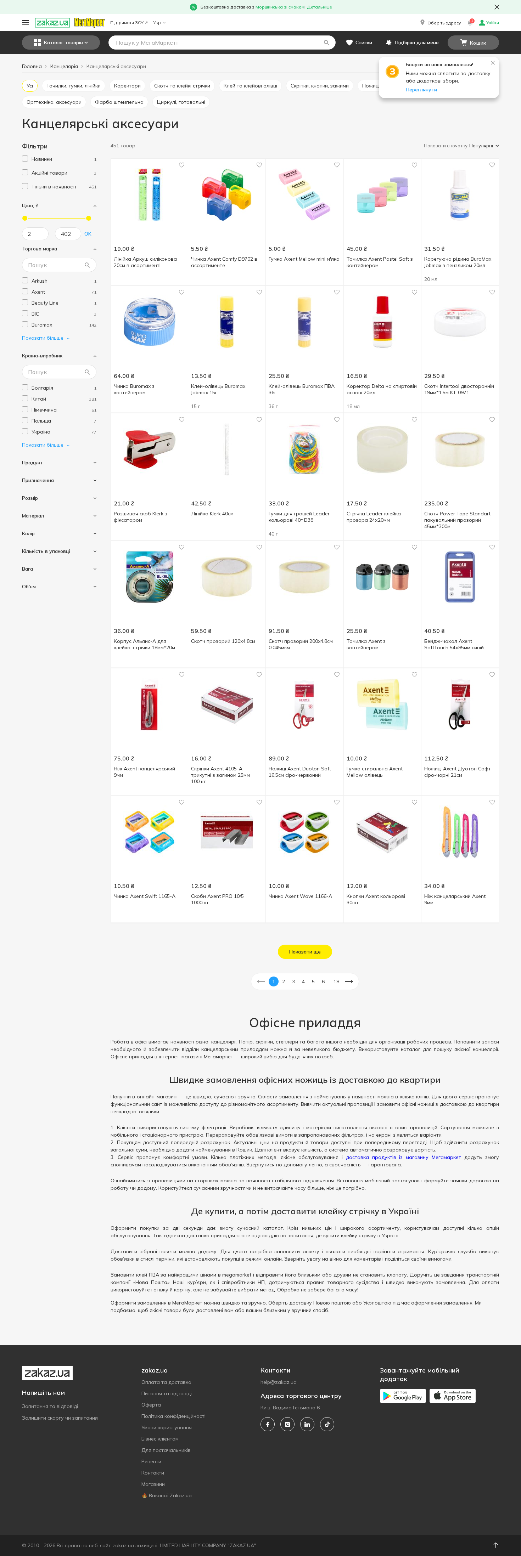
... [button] (329, 981)
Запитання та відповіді (50, 1406)
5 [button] (313, 981)
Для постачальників (166, 1450)
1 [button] (273, 981)
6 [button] (323, 981)
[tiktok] (327, 1424)
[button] (440, 23)
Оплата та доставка (166, 1382)
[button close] (497, 7)
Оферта (151, 1405)
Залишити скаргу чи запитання (60, 1418)
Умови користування (166, 1427)
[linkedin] (307, 1424)
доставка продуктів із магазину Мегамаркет (403, 1157)
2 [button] (283, 981)
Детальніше (319, 7)
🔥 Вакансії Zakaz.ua (166, 1495)
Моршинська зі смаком (280, 7)
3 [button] (293, 981)
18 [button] (336, 981)
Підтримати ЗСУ (127, 22)
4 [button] (303, 981)
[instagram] (287, 1424)
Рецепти (151, 1461)
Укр (157, 22)
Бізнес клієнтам (160, 1439)
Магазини (153, 1484)
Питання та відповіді (166, 1393)
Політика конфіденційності (173, 1416)
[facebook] (267, 1424)
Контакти (152, 1473)
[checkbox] (25, 158)
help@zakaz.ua (278, 1382)
